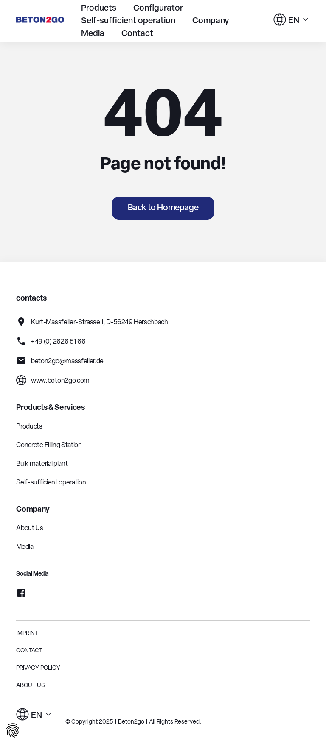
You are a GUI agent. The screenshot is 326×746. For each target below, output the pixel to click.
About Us (29, 528)
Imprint (27, 633)
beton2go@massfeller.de (67, 361)
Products (98, 8)
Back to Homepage (163, 208)
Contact (137, 34)
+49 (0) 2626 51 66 (57, 342)
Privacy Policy (38, 668)
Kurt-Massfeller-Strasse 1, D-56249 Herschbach (99, 322)
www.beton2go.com (60, 381)
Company (210, 21)
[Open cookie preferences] (12, 732)
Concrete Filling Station (49, 445)
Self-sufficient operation (128, 21)
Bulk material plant (41, 464)
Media (92, 34)
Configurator (158, 8)
